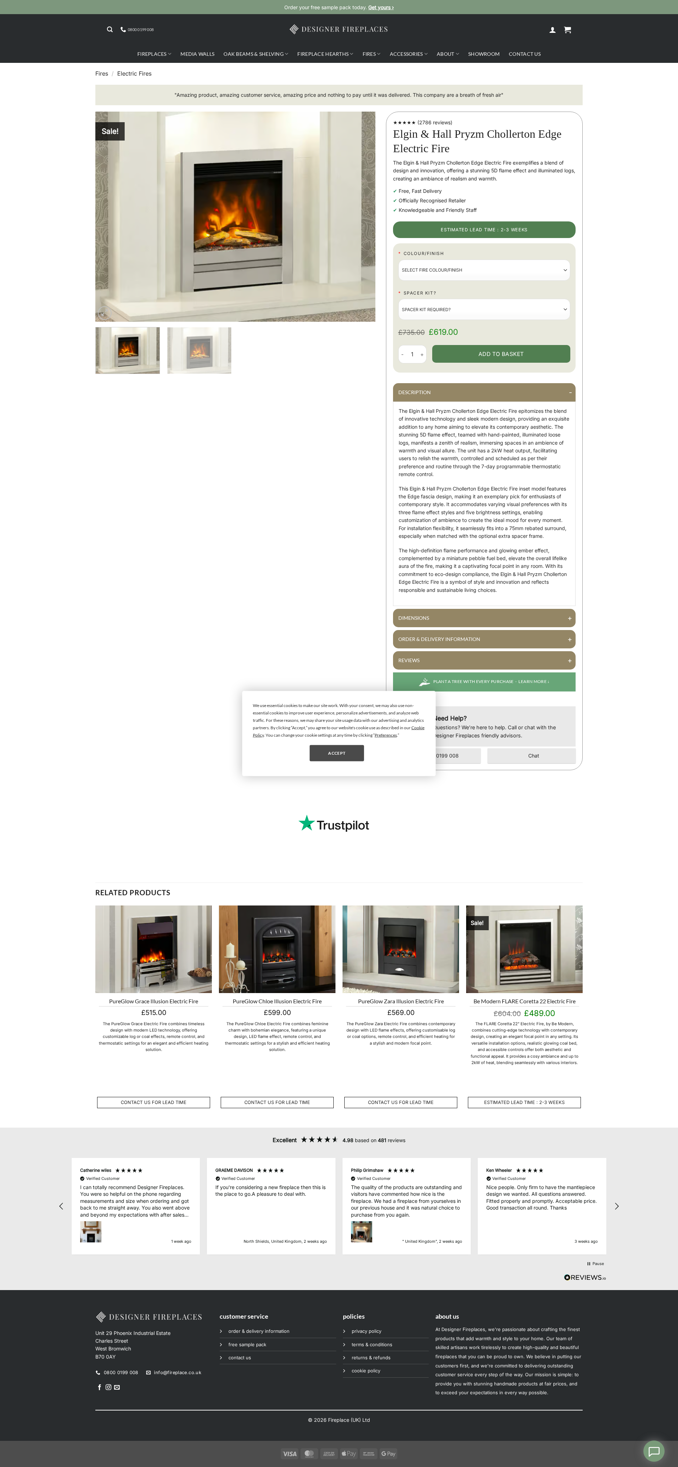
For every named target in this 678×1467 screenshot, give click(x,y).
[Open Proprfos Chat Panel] (654, 1451)
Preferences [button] (386, 735)
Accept (336, 752)
